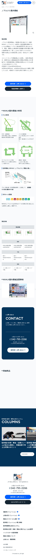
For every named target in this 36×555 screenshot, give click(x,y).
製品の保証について (9, 536)
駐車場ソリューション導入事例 (12, 522)
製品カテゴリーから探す (10, 519)
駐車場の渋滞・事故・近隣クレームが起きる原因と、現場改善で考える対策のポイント (14, 445)
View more (25, 454)
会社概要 (5, 544)
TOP (3, 6)
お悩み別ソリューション (10, 515)
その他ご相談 (10, 308)
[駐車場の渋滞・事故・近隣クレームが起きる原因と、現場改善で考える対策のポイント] (14, 434)
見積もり (8, 302)
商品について (10, 305)
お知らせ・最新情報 (9, 539)
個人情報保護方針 (8, 547)
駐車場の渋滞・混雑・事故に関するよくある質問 (18, 529)
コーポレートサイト (8, 550)
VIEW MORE (7, 402)
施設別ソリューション (9, 512)
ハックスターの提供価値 (10, 532)
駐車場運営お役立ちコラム (11, 526)
